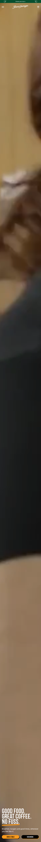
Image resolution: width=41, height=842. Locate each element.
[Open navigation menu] (3, 7)
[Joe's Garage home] (20, 7)
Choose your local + (20, 1)
